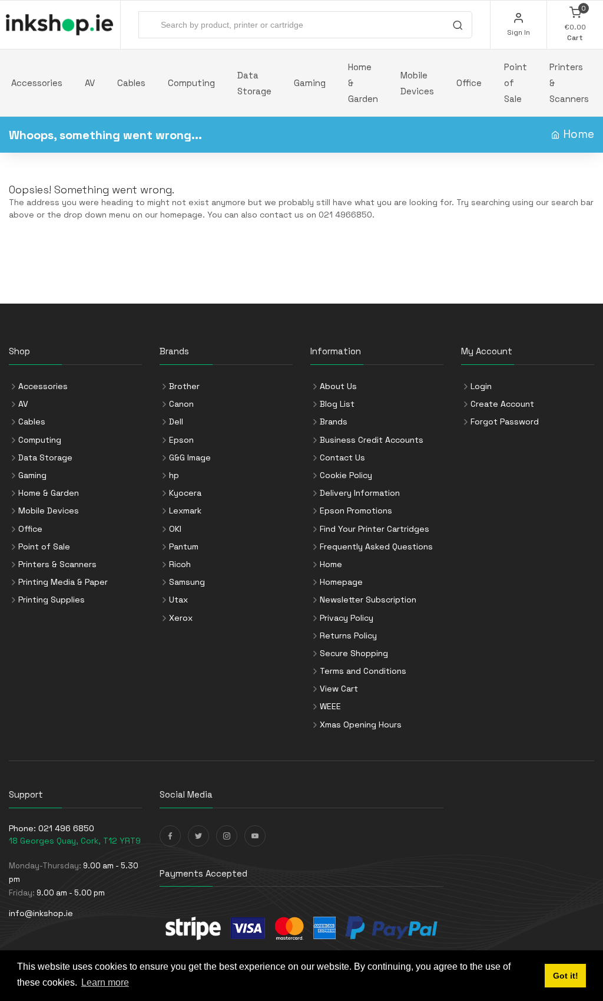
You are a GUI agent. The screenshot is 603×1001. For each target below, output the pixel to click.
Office (469, 82)
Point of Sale (515, 82)
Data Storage (254, 83)
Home (578, 134)
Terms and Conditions (363, 671)
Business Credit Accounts (371, 439)
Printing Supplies (51, 599)
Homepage (341, 582)
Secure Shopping (354, 653)
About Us (338, 386)
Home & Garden (363, 82)
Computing (191, 82)
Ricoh (180, 564)
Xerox (181, 618)
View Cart (339, 688)
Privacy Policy (346, 618)
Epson (181, 439)
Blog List (337, 404)
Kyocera (185, 493)
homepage (181, 214)
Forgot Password (505, 421)
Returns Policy (348, 635)
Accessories (36, 82)
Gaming (310, 82)
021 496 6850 (66, 828)
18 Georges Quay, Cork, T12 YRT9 (75, 840)
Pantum (183, 546)
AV (90, 82)
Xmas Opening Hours (361, 724)
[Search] (457, 26)
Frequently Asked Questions (376, 546)
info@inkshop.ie (41, 913)
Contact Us (342, 457)
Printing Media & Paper (63, 582)
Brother (184, 386)
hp (174, 475)
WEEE (330, 706)
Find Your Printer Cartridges (374, 528)
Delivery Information (360, 493)
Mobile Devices (417, 83)
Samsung (187, 582)
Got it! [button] (565, 975)
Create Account (502, 404)
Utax (178, 599)
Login (481, 386)
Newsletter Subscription (368, 599)
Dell (176, 421)
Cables (131, 82)
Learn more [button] (105, 982)
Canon (181, 404)
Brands (333, 421)
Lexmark (185, 510)
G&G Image (190, 457)
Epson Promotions (356, 510)
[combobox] (305, 24)
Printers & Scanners (569, 82)
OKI (175, 528)
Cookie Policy (346, 475)
